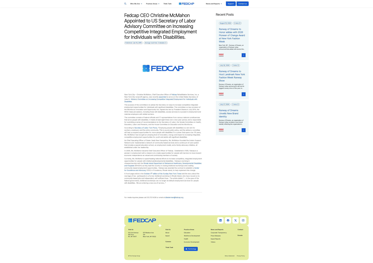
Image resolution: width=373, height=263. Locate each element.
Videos (213, 242)
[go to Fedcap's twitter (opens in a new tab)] (235, 220)
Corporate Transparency (219, 232)
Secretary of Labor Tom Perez (145, 128)
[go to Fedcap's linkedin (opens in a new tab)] (220, 220)
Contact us (242, 4)
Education (187, 232)
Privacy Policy (241, 256)
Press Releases (216, 236)
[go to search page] (125, 4)
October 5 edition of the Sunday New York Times (162, 174)
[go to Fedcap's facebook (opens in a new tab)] (228, 220)
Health (186, 239)
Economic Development (191, 242)
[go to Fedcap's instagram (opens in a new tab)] (243, 220)
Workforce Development (192, 236)
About (167, 232)
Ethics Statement (229, 256)
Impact (167, 236)
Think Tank (167, 4)
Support (231, 4)
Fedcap (174, 95)
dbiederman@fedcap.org (174, 197)
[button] (136, 4)
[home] (186, 4)
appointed (162, 97)
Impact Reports (215, 239)
